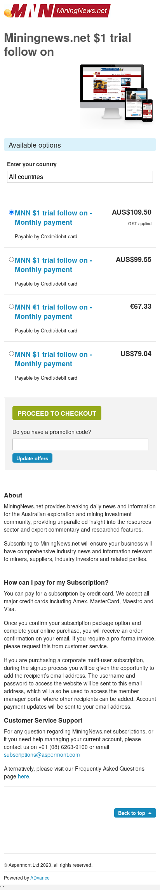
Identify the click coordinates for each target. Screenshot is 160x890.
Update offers (32, 458)
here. (24, 776)
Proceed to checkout (56, 413)
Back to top (131, 812)
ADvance (40, 877)
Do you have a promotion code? (51, 432)
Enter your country (32, 164)
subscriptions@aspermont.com (42, 754)
